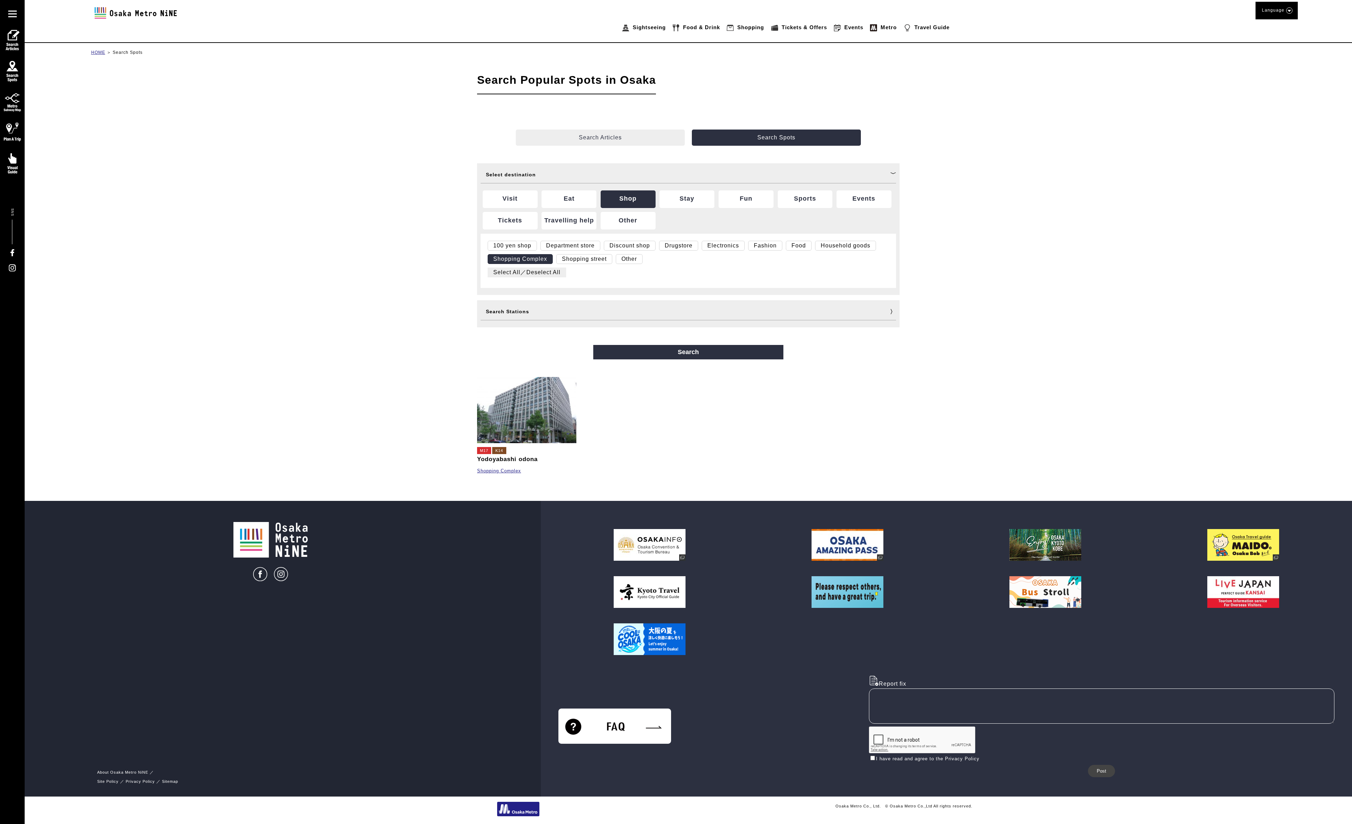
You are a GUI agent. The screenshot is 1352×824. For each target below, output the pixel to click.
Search (688, 352)
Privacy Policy (140, 781)
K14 (499, 450)
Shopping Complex (499, 470)
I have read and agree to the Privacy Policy (927, 758)
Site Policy (108, 781)
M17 (484, 450)
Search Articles (600, 137)
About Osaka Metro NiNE (122, 772)
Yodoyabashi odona (507, 459)
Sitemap (170, 781)
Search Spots (128, 52)
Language (1273, 10)
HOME (98, 52)
